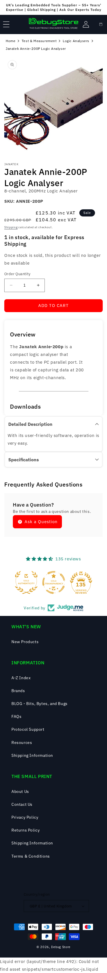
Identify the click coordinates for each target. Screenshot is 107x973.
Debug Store (60, 947)
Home (10, 41)
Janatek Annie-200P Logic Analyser (36, 48)
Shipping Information (32, 755)
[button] (6, 24)
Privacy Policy (24, 817)
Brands (18, 690)
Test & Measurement (39, 41)
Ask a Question (40, 521)
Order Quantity (17, 273)
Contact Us (22, 804)
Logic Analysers (76, 41)
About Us (20, 791)
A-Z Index (21, 677)
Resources (21, 742)
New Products (25, 641)
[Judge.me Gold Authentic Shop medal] (26, 582)
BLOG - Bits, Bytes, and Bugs (39, 703)
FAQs (16, 716)
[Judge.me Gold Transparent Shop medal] (53, 582)
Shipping (11, 227)
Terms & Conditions (30, 856)
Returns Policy (25, 830)
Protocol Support (28, 729)
